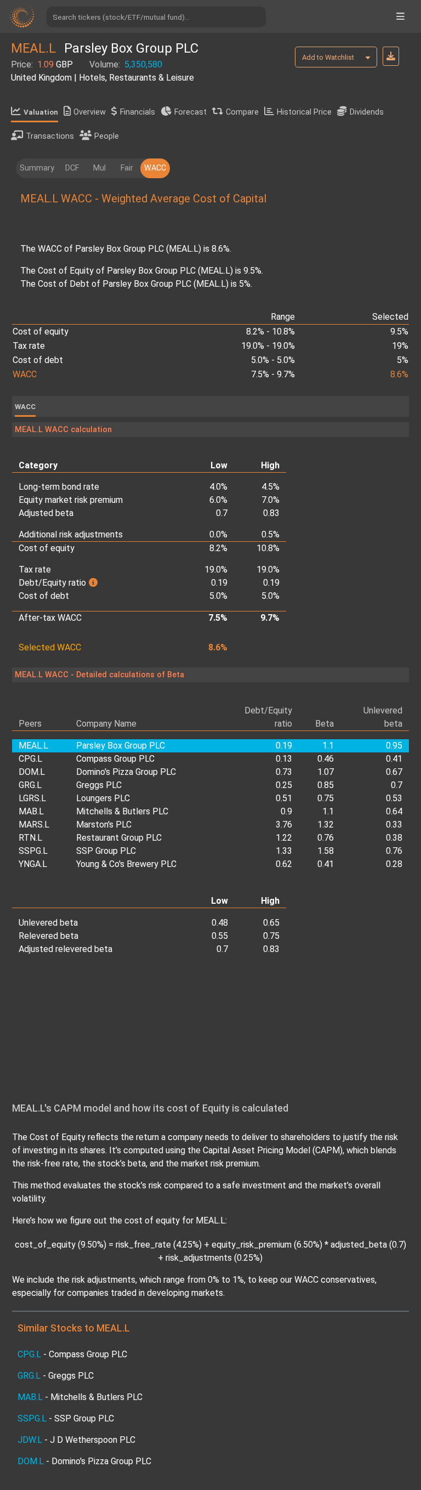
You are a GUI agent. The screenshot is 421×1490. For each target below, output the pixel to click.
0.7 (396, 785)
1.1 (328, 811)
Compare (242, 112)
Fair (127, 168)
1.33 (284, 851)
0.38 (394, 837)
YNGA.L (33, 864)
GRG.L (30, 785)
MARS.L (34, 824)
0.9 (286, 811)
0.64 (394, 811)
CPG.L (30, 759)
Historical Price (304, 112)
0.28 (394, 864)
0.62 (284, 864)
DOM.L (32, 772)
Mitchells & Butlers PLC (122, 811)
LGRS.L (32, 798)
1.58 (325, 851)
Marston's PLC (104, 824)
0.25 (284, 785)
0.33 (394, 824)
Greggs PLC (99, 785)
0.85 (325, 785)
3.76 (284, 824)
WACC (155, 168)
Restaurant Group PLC (119, 837)
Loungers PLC (103, 798)
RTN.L (30, 837)
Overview (89, 112)
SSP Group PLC (106, 851)
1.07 (325, 772)
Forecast (190, 112)
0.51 (284, 798)
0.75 (325, 798)
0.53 (394, 798)
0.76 (325, 837)
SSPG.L (33, 851)
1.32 (325, 824)
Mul (99, 168)
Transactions (50, 136)
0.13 (284, 759)
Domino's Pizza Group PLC (126, 772)
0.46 (325, 759)
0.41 (394, 759)
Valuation (41, 112)
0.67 (394, 772)
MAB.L (31, 811)
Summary (37, 168)
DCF (72, 168)
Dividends (367, 112)
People (106, 136)
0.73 (284, 772)
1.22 (284, 837)
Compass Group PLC (115, 759)
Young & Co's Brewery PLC (126, 864)
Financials (137, 112)
